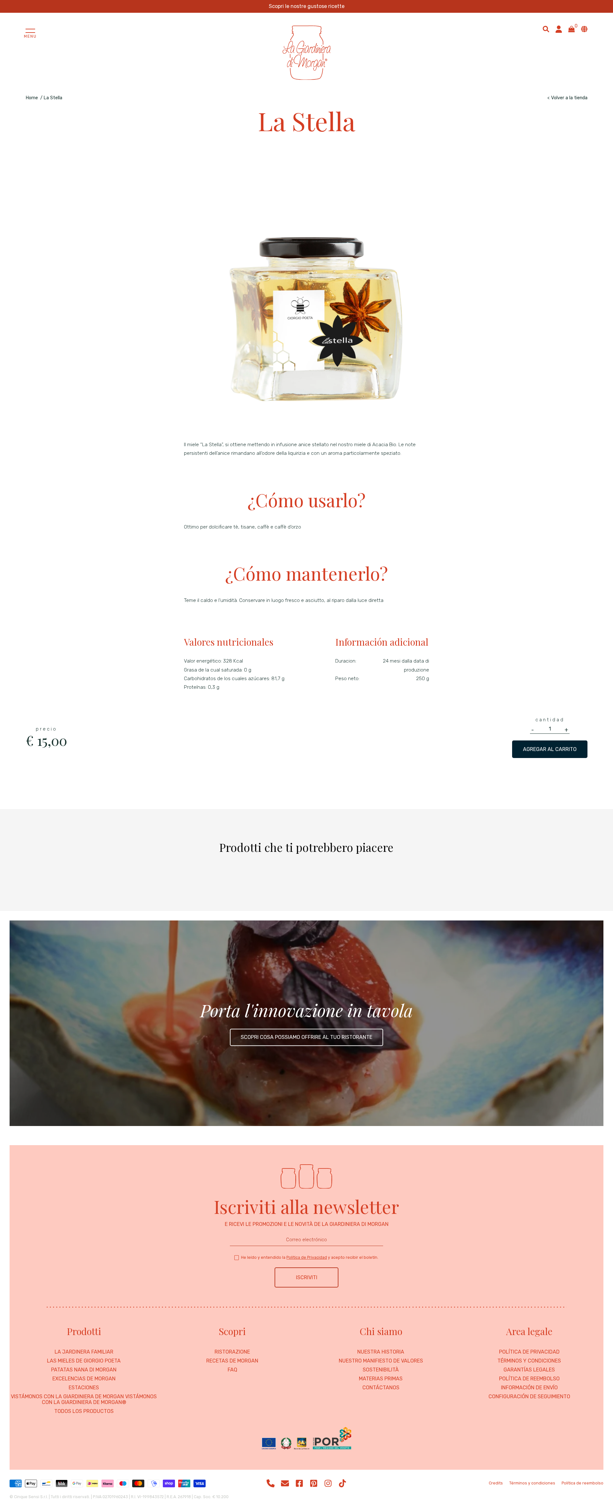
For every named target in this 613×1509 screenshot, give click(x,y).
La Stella (52, 98)
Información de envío (529, 1388)
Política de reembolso (529, 1379)
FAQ (232, 1370)
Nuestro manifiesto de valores (381, 1361)
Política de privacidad (529, 1352)
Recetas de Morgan (232, 1361)
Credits (496, 1483)
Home (32, 98)
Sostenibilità (381, 1370)
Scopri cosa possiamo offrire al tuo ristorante (306, 1037)
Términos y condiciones (529, 1361)
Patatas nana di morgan (84, 1370)
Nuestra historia (380, 1352)
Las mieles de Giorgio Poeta (84, 1361)
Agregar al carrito (550, 749)
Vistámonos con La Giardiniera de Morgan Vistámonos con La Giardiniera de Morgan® (84, 1399)
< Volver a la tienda (567, 98)
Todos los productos (84, 1411)
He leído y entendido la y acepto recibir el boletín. (309, 1257)
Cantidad (549, 719)
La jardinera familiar (84, 1352)
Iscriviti (306, 1277)
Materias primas (381, 1379)
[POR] (306, 1439)
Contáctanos (380, 1388)
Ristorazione (232, 1352)
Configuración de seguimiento (529, 1397)
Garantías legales (529, 1370)
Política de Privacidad (306, 1257)
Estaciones (84, 1388)
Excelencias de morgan (84, 1379)
